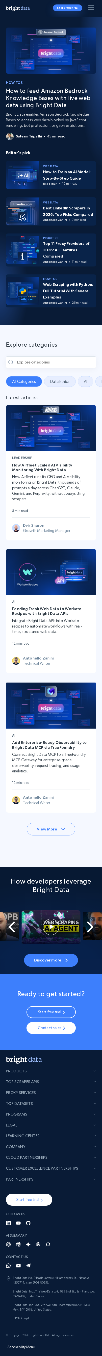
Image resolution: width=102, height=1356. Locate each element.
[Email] (18, 1266)
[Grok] (48, 1244)
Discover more (47, 960)
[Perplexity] (18, 1244)
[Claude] (38, 1244)
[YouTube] (18, 1223)
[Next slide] (93, 927)
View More (47, 829)
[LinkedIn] (8, 1223)
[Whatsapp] (8, 1266)
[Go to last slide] (8, 927)
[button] (29, 1200)
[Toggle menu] (92, 8)
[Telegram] (28, 1266)
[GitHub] (28, 1223)
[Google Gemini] (28, 1244)
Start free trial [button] (67, 7)
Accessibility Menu (21, 1347)
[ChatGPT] (8, 1244)
